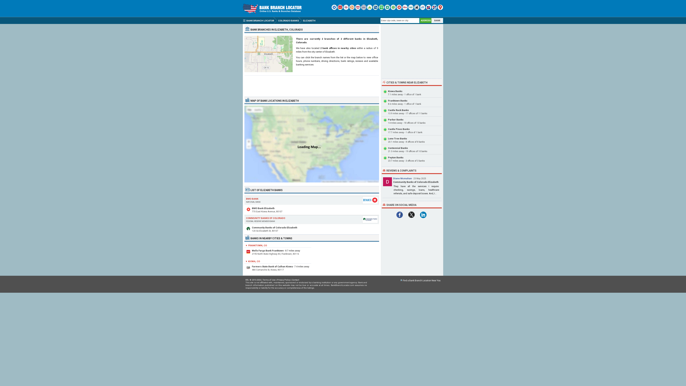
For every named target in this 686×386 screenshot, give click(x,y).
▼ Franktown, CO (256, 245)
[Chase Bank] (334, 9)
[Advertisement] (311, 85)
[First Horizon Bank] (434, 9)
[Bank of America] (346, 9)
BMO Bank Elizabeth (263, 208)
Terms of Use (269, 280)
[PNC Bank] (352, 9)
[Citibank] (422, 9)
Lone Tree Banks (397, 138)
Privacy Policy (283, 280)
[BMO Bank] (399, 9)
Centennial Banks (398, 148)
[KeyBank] (405, 9)
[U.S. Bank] (358, 9)
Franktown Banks (397, 100)
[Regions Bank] (369, 9)
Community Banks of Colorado (265, 218)
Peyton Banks (395, 157)
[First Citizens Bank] (428, 9)
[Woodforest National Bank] (416, 9)
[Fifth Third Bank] (375, 9)
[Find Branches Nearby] (440, 9)
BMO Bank (252, 198)
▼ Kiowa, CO (252, 261)
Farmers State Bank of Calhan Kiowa (272, 266)
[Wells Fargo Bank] (340, 9)
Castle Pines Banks (399, 129)
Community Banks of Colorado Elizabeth (274, 227)
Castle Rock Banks (398, 110)
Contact (295, 280)
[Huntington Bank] (393, 9)
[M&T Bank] (411, 9)
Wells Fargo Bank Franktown (268, 250)
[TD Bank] (381, 9)
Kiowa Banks (395, 91)
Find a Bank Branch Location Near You (422, 280)
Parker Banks (395, 119)
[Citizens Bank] (387, 9)
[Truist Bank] (363, 9)
